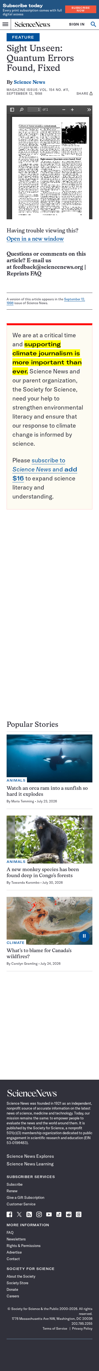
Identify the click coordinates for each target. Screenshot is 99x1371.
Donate (12, 1289)
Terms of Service (55, 1328)
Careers (13, 1296)
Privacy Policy (82, 1328)
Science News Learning (30, 1163)
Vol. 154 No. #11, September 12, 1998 (38, 92)
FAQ (10, 1232)
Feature (23, 37)
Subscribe (15, 1184)
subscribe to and (44, 469)
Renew (12, 1191)
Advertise (14, 1252)
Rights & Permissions (24, 1245)
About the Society (21, 1276)
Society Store (17, 1283)
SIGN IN (77, 24)
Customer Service (21, 1204)
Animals (16, 780)
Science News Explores (30, 1156)
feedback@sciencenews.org (48, 267)
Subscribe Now (81, 9)
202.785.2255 (82, 1323)
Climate (16, 943)
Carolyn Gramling (24, 963)
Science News (29, 82)
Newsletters (16, 1239)
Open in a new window (35, 239)
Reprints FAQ (24, 273)
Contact (13, 1259)
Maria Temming (22, 801)
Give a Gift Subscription (25, 1197)
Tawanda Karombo (25, 882)
